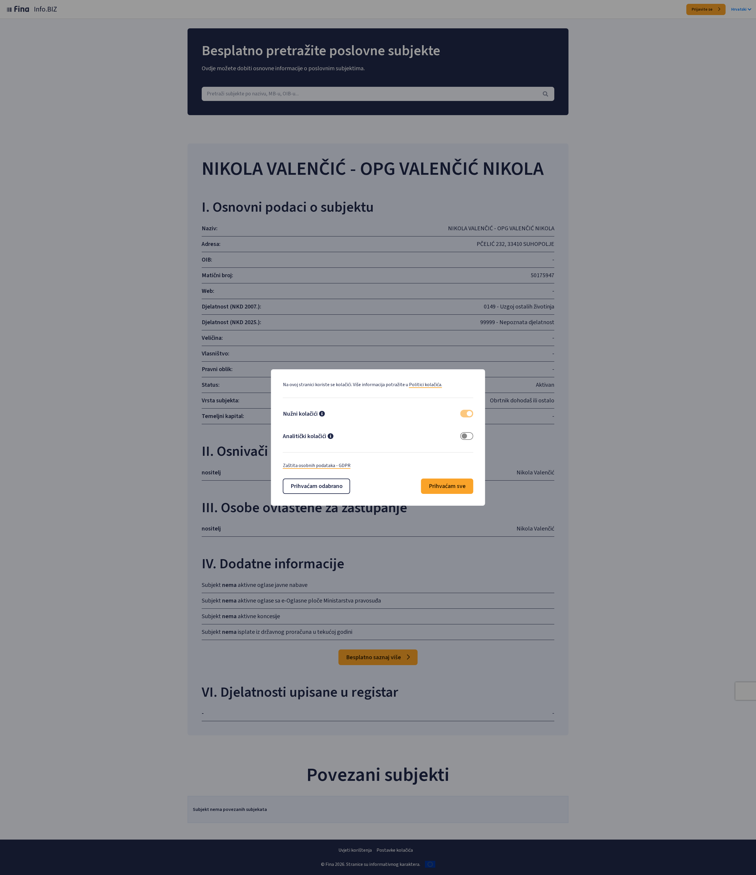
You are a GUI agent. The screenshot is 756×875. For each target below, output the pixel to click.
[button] (322, 414)
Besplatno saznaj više (374, 657)
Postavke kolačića (395, 850)
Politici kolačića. (425, 384)
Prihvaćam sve (447, 486)
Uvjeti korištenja (355, 850)
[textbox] (378, 94)
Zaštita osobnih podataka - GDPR (317, 465)
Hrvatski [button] (739, 9)
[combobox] (378, 94)
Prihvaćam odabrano (317, 486)
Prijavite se (702, 9)
